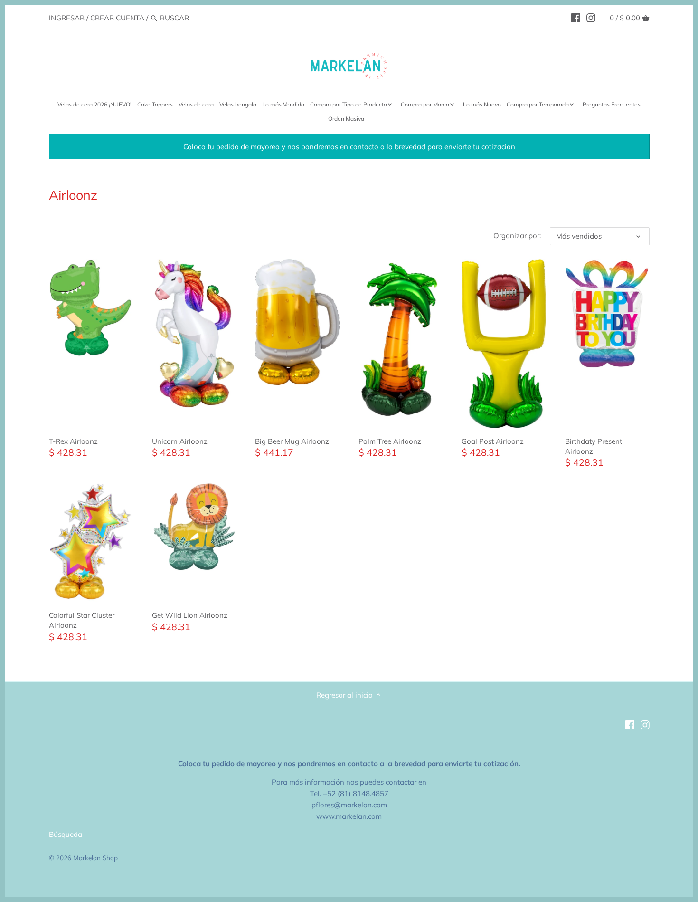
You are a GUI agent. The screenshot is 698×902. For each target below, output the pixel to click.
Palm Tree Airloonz (389, 441)
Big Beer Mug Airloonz (292, 441)
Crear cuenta (117, 17)
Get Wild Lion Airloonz (189, 615)
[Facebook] (575, 18)
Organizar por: (517, 235)
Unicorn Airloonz (180, 441)
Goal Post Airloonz (493, 441)
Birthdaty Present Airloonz (593, 446)
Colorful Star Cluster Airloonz (81, 620)
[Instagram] (590, 18)
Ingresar (67, 17)
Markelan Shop (95, 858)
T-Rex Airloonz (73, 441)
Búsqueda (65, 834)
